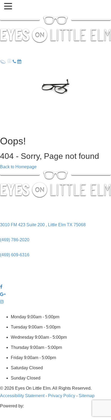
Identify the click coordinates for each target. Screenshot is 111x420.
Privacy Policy (61, 395)
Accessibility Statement (22, 395)
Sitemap (87, 395)
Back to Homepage (18, 167)
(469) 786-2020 (14, 240)
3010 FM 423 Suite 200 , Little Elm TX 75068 (43, 224)
